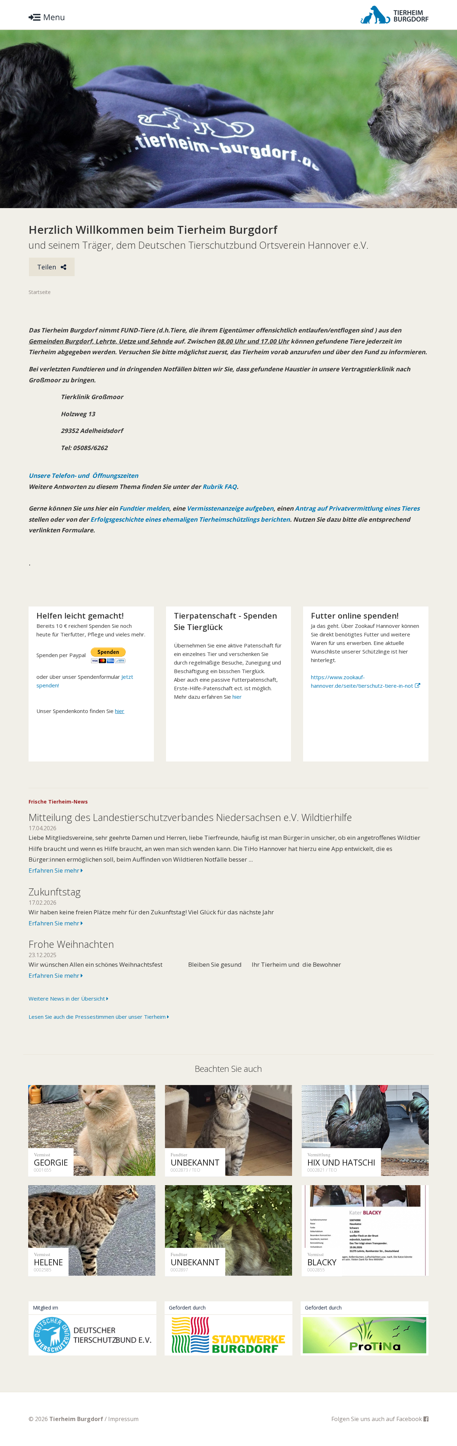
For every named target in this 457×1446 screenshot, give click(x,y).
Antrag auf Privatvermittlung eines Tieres (357, 508)
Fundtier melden (143, 508)
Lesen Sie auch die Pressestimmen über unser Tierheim (98, 1016)
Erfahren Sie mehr (55, 870)
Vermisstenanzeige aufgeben (230, 508)
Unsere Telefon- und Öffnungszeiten (83, 475)
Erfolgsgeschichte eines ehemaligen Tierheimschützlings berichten (190, 519)
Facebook (409, 1419)
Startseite (40, 292)
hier (237, 696)
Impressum (123, 1419)
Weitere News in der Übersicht (67, 998)
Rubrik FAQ (219, 486)
